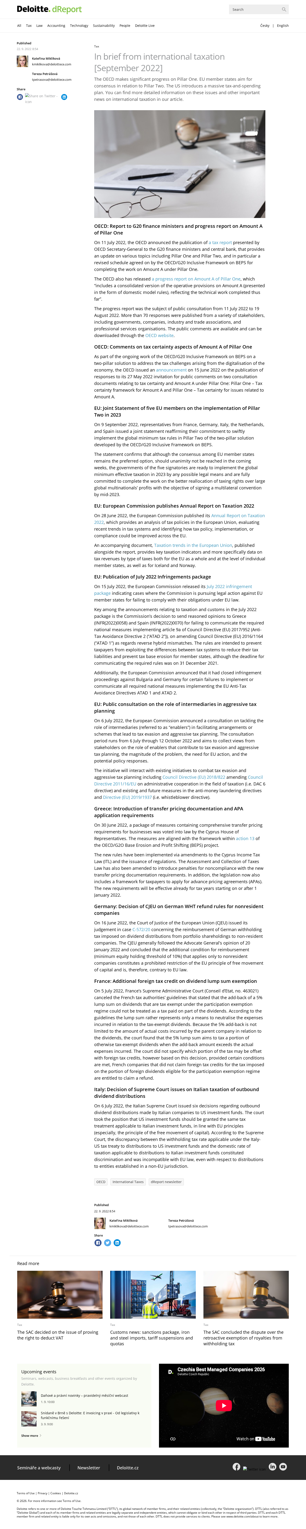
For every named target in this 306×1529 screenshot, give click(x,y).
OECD (100, 1182)
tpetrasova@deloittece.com (51, 79)
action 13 (245, 838)
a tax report (220, 242)
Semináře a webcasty (39, 1468)
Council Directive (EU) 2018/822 (194, 777)
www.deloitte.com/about (242, 1516)
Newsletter (88, 1468)
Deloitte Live (145, 25)
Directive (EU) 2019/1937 (127, 797)
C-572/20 (141, 929)
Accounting (56, 25)
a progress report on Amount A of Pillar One (196, 279)
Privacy (42, 1493)
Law (39, 25)
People (125, 25)
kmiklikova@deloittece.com (51, 64)
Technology (79, 25)
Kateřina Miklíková (46, 58)
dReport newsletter (166, 1182)
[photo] (60, 1295)
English (283, 25)
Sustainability (104, 25)
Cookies (55, 1493)
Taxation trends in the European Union (193, 545)
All (19, 25)
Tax (29, 25)
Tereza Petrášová (45, 74)
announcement (171, 370)
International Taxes (128, 1182)
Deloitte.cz (128, 1468)
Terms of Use (26, 1493)
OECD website (159, 335)
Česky (264, 25)
